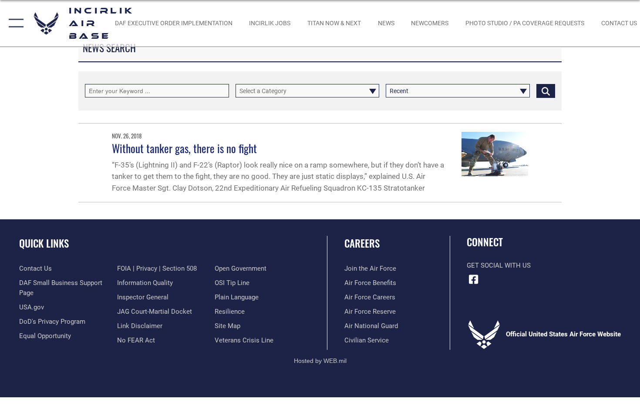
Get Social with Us (499, 265)
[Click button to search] (545, 90)
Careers (362, 243)
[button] (14, 23)
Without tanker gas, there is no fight (184, 148)
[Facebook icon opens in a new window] (473, 279)
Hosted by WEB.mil (320, 360)
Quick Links (44, 243)
